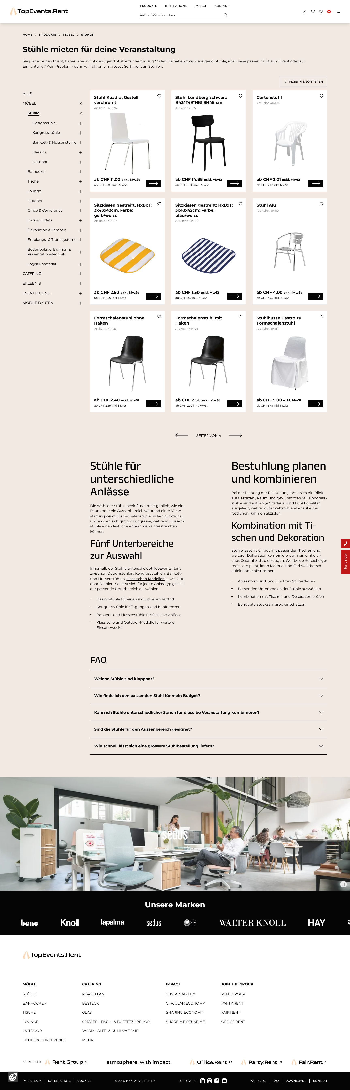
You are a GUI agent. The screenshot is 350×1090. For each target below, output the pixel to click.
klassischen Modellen (145, 579)
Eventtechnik (37, 293)
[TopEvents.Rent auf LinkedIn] (202, 1080)
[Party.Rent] (261, 1062)
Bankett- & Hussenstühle (54, 142)
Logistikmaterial (42, 264)
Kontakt (221, 6)
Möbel (68, 34)
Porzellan (93, 994)
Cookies (84, 1081)
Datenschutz (59, 1081)
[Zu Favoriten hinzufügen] (159, 96)
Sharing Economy (184, 1012)
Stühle (33, 113)
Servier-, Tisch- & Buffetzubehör (116, 1022)
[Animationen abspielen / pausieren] (343, 884)
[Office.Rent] (211, 1062)
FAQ (275, 1081)
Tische (33, 181)
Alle (27, 94)
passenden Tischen (295, 550)
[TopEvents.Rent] (39, 11)
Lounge (34, 191)
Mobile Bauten (38, 303)
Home (27, 34)
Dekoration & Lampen (47, 230)
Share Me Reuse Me (185, 1022)
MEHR (87, 1040)
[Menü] (337, 11)
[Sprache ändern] (329, 11)
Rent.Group (233, 994)
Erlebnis (32, 283)
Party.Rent (232, 1003)
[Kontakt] (345, 543)
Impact (200, 6)
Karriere (258, 1081)
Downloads (295, 1081)
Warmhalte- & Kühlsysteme (110, 1031)
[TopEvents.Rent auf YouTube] (224, 1080)
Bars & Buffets (40, 220)
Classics (39, 152)
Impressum (32, 1081)
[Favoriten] (321, 11)
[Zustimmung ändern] (13, 1077)
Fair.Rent (230, 1012)
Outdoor (39, 162)
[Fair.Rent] (309, 1062)
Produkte (148, 6)
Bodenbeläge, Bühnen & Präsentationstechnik (49, 251)
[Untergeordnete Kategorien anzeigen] (79, 103)
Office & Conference (45, 210)
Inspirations (176, 6)
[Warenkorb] (313, 11)
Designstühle (44, 123)
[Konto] (305, 11)
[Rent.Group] (66, 1062)
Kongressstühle (46, 133)
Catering (32, 274)
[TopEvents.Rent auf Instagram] (209, 1080)
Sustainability (180, 994)
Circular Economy (185, 1003)
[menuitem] (182, 435)
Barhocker (37, 172)
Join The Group (237, 984)
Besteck (90, 1003)
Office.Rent (233, 1022)
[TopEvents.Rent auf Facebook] (216, 1080)
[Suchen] (226, 15)
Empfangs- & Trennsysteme (52, 240)
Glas (87, 1012)
